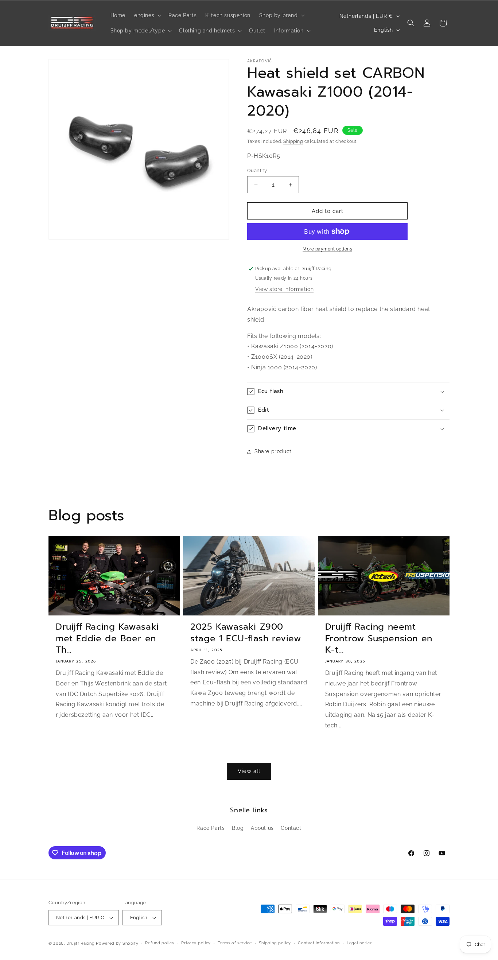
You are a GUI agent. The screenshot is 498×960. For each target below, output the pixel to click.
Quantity (257, 170)
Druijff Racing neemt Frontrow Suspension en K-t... (378, 638)
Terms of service (235, 943)
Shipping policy (275, 943)
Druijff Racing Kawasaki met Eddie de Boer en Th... (107, 638)
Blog (238, 828)
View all (249, 771)
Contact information (319, 943)
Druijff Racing (80, 943)
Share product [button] (273, 451)
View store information (284, 289)
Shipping (293, 141)
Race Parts (211, 828)
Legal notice (359, 943)
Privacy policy (196, 943)
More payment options (327, 249)
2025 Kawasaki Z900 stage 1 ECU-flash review (245, 632)
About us (262, 828)
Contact (291, 828)
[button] (147, 15)
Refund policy (159, 943)
